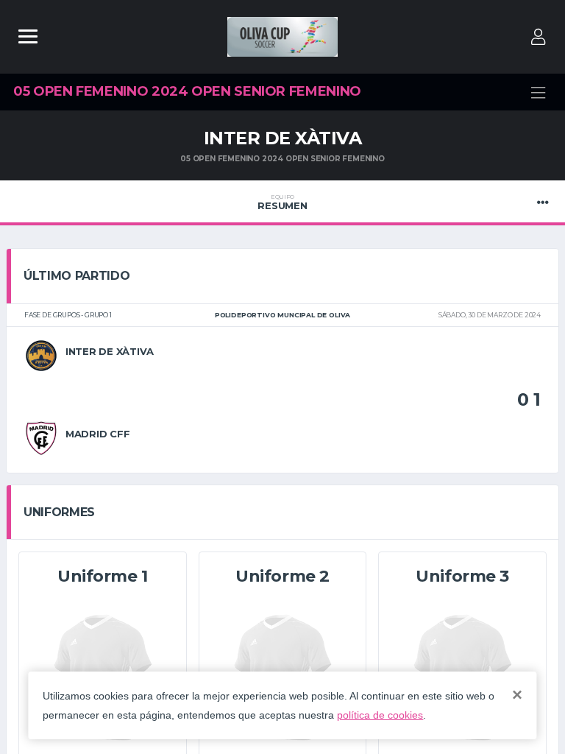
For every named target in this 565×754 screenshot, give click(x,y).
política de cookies (380, 715)
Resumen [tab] (282, 202)
